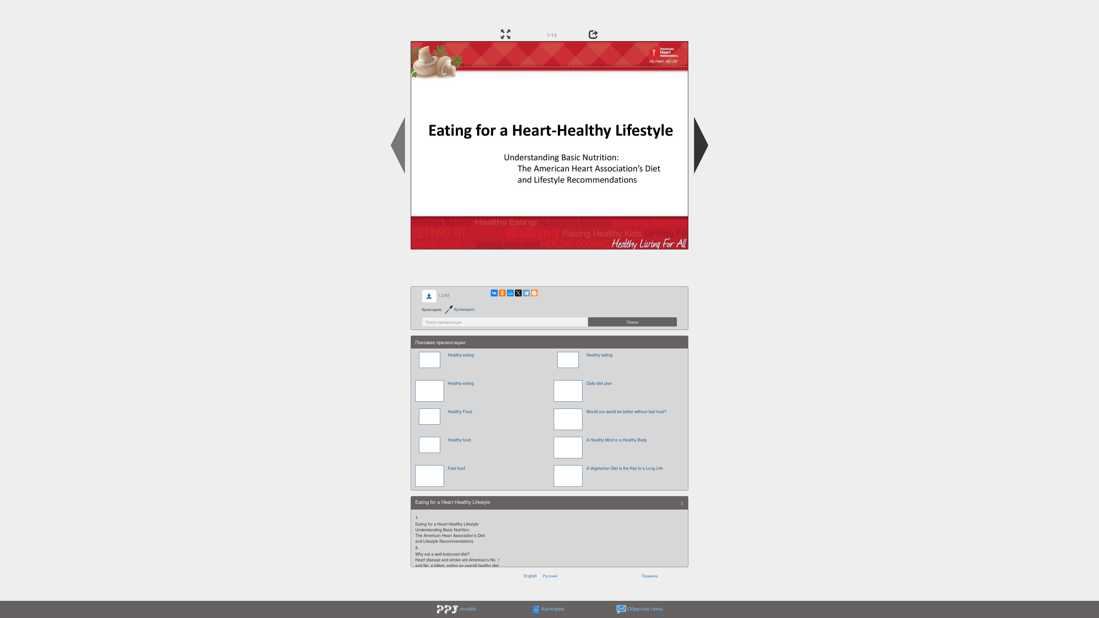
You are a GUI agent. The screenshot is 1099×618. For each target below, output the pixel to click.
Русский (550, 576)
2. (417, 547)
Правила (650, 576)
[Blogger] (534, 293)
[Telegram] (526, 293)
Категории (552, 608)
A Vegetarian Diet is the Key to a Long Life (624, 468)
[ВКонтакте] (494, 293)
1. (417, 517)
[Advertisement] (549, 13)
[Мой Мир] (510, 293)
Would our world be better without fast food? (626, 411)
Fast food (456, 468)
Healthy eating (461, 355)
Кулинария (464, 309)
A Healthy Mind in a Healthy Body (616, 440)
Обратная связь (645, 608)
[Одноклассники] (502, 293)
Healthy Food (460, 411)
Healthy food (459, 440)
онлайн (468, 608)
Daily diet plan (599, 383)
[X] (518, 293)
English (530, 576)
